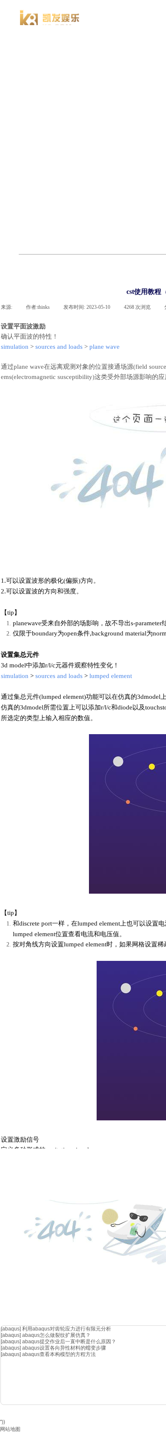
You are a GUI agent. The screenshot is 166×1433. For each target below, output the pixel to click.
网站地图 (10, 1429)
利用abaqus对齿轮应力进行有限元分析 (66, 1329)
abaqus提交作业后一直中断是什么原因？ (69, 1342)
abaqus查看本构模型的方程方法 (59, 1354)
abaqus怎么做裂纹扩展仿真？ (56, 1335)
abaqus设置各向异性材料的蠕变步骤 (64, 1348)
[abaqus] (11, 1329)
